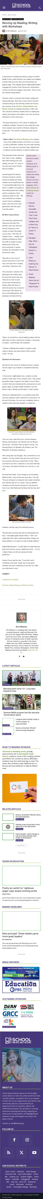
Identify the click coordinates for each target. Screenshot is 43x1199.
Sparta (9, 1187)
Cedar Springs (31, 1171)
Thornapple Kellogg (20, 1187)
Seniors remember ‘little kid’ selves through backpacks (28, 816)
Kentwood (32, 1182)
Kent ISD (22, 1182)
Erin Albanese (12, 31)
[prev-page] (3, 739)
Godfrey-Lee (14, 1177)
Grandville (6, 725)
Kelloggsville (26, 1179)
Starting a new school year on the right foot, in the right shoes (28, 825)
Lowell (12, 1184)
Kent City (14, 1182)
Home (4, 15)
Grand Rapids (8, 708)
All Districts (19, 829)
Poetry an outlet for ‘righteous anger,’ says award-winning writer (19, 889)
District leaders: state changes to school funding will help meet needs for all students (27, 836)
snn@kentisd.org (17, 1123)
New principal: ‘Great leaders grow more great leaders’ (20, 935)
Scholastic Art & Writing (10, 579)
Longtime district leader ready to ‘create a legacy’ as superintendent (27, 721)
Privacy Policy (7, 1197)
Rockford (29, 1184)
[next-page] (7, 739)
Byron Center (12, 15)
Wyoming (32, 1187)
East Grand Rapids (25, 1174)
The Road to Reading (17, 19)
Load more (20, 845)
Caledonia (21, 1171)
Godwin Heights (27, 1177)
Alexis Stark (6, 894)
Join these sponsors (9, 1027)
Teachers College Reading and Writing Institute (17, 585)
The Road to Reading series (23, 139)
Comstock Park (11, 1174)
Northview (6, 685)
